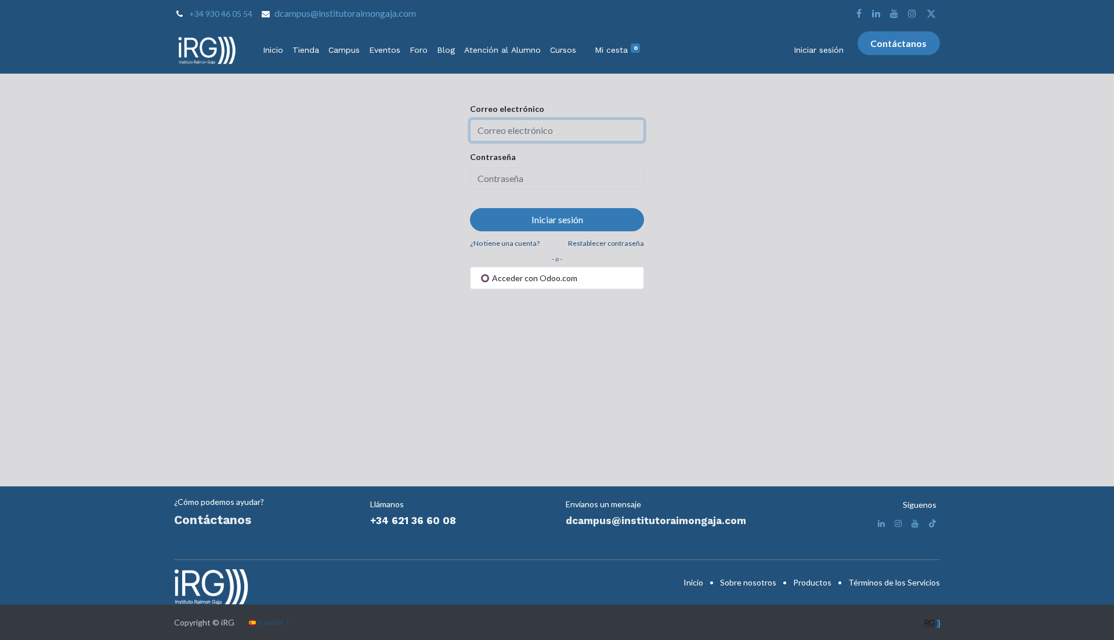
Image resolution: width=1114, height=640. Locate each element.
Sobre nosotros (748, 582)
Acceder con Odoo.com (533, 278)
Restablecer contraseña (606, 243)
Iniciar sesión (819, 49)
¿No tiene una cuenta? (505, 243)
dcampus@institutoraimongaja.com (345, 13)
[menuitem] (273, 50)
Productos (812, 582)
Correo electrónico (507, 109)
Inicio (693, 582)
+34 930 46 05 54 (220, 14)
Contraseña (493, 157)
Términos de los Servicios (894, 582)
